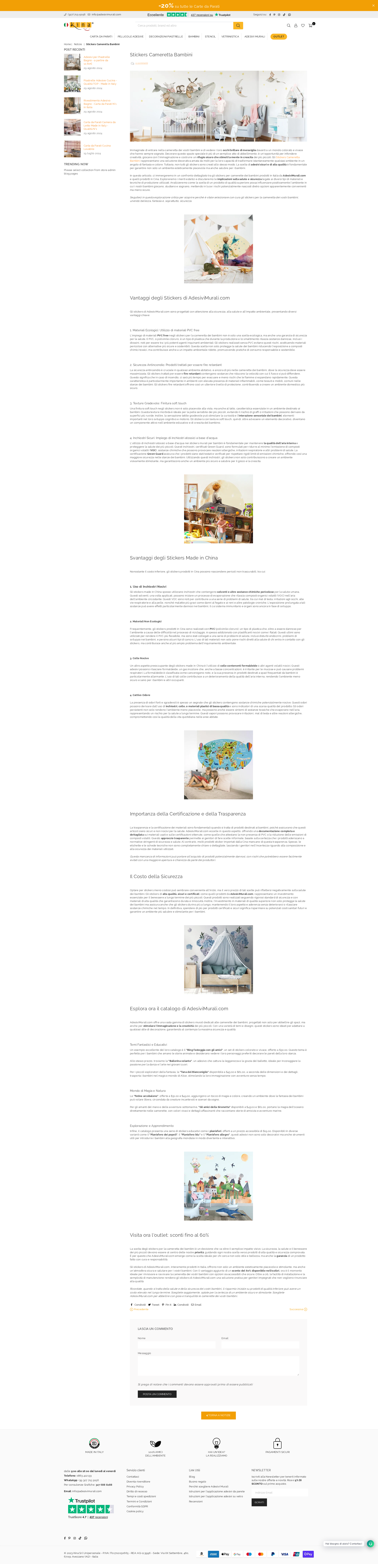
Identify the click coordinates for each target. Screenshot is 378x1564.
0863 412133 (84, 1475)
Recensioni (196, 1501)
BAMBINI (193, 36)
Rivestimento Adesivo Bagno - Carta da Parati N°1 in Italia (100, 104)
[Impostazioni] (295, 26)
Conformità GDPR (137, 1506)
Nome (141, 1338)
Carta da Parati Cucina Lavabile (97, 147)
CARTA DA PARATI (101, 36)
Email (224, 1338)
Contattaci (133, 1476)
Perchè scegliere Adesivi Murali (208, 1486)
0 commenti (141, 63)
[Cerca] (238, 25)
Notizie (78, 44)
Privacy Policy (135, 1486)
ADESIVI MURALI (255, 36)
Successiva (297, 1309)
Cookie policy (135, 1511)
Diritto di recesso (137, 1491)
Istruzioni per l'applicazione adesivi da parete (217, 1491)
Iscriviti (259, 1502)
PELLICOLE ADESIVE (131, 36)
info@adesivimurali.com (106, 14)
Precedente (140, 1309)
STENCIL (210, 36)
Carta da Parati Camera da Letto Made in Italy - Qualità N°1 (100, 125)
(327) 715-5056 (76, 14)
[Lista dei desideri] (303, 26)
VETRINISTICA (230, 36)
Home (67, 44)
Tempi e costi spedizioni (141, 1496)
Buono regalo (197, 1481)
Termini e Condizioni (139, 1501)
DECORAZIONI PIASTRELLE (166, 36)
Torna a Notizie (219, 1415)
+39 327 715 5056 (88, 1480)
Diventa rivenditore (138, 1481)
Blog (192, 1476)
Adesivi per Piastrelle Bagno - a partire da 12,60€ (97, 60)
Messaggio (144, 1353)
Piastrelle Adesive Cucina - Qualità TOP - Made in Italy (100, 82)
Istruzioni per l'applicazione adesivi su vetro (216, 1496)
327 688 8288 (104, 1484)
